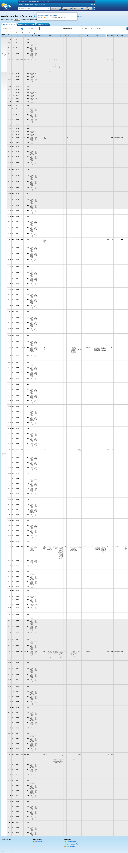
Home (30, 1)
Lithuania (26, 4)
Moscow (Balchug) (71, 841)
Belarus (21, 4)
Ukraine (36, 4)
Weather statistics (43, 24)
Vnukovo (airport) (71, 846)
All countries (42, 4)
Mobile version (23, 1)
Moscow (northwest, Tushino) (74, 843)
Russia (31, 4)
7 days (91, 28)
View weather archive (9, 24)
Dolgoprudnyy (38, 841)
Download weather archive (26, 24)
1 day (85, 28)
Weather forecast (78, 16)
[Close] (75, 15)
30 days (98, 28)
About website (36, 1)
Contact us (48, 1)
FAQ (43, 1)
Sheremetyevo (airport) (72, 844)
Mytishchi (37, 843)
